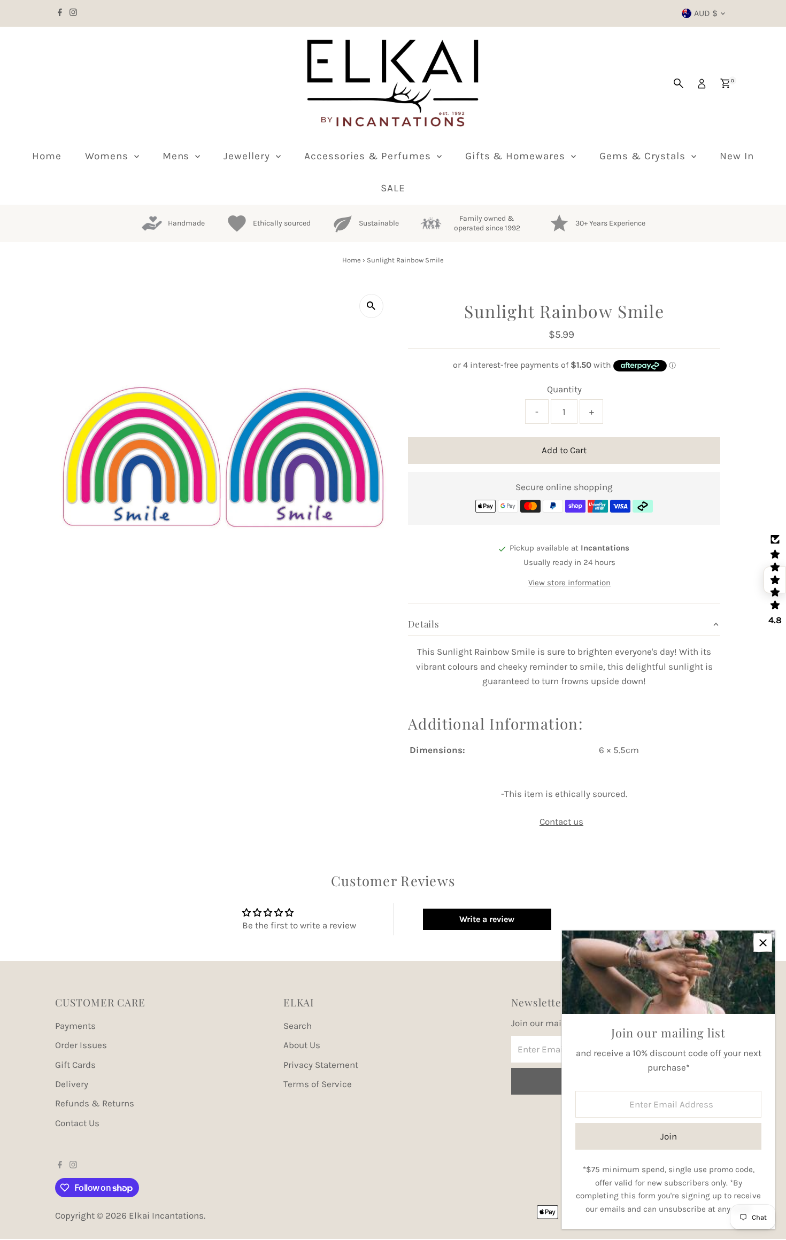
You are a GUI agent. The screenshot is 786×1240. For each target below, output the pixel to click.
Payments (75, 1025)
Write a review (486, 919)
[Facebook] (60, 13)
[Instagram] (73, 13)
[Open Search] (678, 83)
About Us (301, 1045)
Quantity (564, 389)
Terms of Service (317, 1084)
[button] (775, 580)
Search (297, 1025)
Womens (108, 156)
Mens (178, 156)
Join (668, 1136)
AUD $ (706, 13)
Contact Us (77, 1123)
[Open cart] (725, 83)
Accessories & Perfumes (369, 156)
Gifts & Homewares (516, 156)
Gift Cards (75, 1064)
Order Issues (81, 1045)
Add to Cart (564, 450)
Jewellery (248, 156)
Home (46, 156)
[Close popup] (762, 942)
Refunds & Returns (94, 1103)
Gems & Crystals (644, 156)
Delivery (71, 1084)
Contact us (561, 821)
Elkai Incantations (166, 1215)
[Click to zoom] (371, 306)
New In (737, 156)
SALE (393, 188)
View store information (569, 583)
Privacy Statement (320, 1064)
